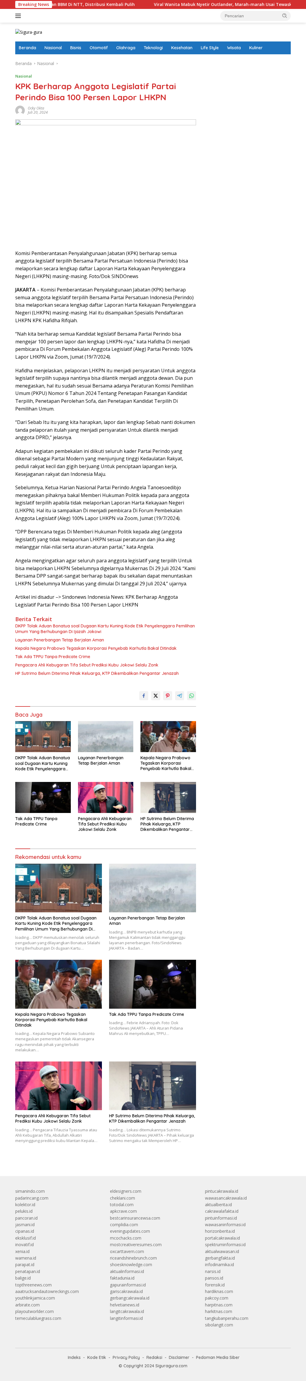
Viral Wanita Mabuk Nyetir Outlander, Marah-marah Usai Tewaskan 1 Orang (199, 4)
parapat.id (24, 1264)
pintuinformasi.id (221, 1218)
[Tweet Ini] (155, 695)
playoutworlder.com (34, 1311)
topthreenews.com (33, 1285)
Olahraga (125, 47)
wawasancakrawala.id (226, 1198)
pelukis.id (24, 1211)
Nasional (53, 47)
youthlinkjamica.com (35, 1298)
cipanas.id (24, 1231)
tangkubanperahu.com (226, 1318)
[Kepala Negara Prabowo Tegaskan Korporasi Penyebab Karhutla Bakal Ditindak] (168, 736)
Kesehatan (181, 47)
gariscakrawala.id (126, 1291)
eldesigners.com (125, 1191)
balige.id (23, 1278)
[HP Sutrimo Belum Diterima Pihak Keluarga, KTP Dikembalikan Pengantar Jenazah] (168, 797)
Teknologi (153, 47)
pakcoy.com (216, 1298)
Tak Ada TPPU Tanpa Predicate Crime (52, 656)
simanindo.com (30, 1191)
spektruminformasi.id (225, 1244)
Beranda (27, 47)
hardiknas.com (219, 1291)
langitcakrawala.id (127, 1311)
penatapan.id (27, 1271)
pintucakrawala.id (221, 1191)
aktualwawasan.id (222, 1251)
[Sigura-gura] (28, 32)
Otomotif (99, 47)
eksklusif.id (25, 1238)
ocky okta (36, 108)
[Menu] (19, 16)
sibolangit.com (219, 1325)
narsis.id (213, 1271)
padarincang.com (31, 1198)
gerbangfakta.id (220, 1258)
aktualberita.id (218, 1204)
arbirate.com (27, 1305)
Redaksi (154, 1357)
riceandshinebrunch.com (133, 1258)
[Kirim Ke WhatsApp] (191, 695)
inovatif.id (24, 1244)
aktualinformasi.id (127, 1271)
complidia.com (124, 1224)
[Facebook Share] (143, 695)
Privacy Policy (126, 1357)
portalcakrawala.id (222, 1238)
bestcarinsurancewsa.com (135, 1218)
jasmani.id (25, 1224)
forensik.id (215, 1285)
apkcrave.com (123, 1211)
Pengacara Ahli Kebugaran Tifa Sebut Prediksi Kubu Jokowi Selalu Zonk (86, 665)
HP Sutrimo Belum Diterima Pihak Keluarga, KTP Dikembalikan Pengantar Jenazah (97, 673)
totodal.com (122, 1204)
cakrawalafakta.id (221, 1211)
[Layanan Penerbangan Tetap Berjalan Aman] (106, 736)
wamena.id (25, 1258)
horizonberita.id (220, 1231)
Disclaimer (179, 1357)
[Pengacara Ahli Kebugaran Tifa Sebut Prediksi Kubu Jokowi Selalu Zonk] (106, 797)
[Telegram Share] (179, 695)
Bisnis (75, 47)
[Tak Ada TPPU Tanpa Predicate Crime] (43, 797)
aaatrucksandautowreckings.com (47, 1291)
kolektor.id (25, 1204)
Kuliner (256, 47)
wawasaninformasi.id (225, 1224)
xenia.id (22, 1251)
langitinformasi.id (126, 1318)
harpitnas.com (218, 1305)
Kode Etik (96, 1357)
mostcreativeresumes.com (136, 1244)
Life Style (210, 47)
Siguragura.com (171, 1365)
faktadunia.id (122, 1278)
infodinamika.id (219, 1264)
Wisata (234, 47)
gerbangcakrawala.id (129, 1298)
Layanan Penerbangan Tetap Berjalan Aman (59, 640)
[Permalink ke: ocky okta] (20, 110)
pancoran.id (26, 1218)
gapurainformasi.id (128, 1285)
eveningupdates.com (130, 1231)
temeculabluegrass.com (38, 1318)
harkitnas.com (218, 1311)
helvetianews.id (124, 1305)
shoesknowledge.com (131, 1264)
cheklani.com (122, 1198)
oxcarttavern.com (127, 1251)
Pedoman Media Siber (218, 1357)
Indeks (74, 1357)
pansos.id (214, 1278)
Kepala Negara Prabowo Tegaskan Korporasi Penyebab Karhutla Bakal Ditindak (96, 648)
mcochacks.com (125, 1238)
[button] (285, 15)
